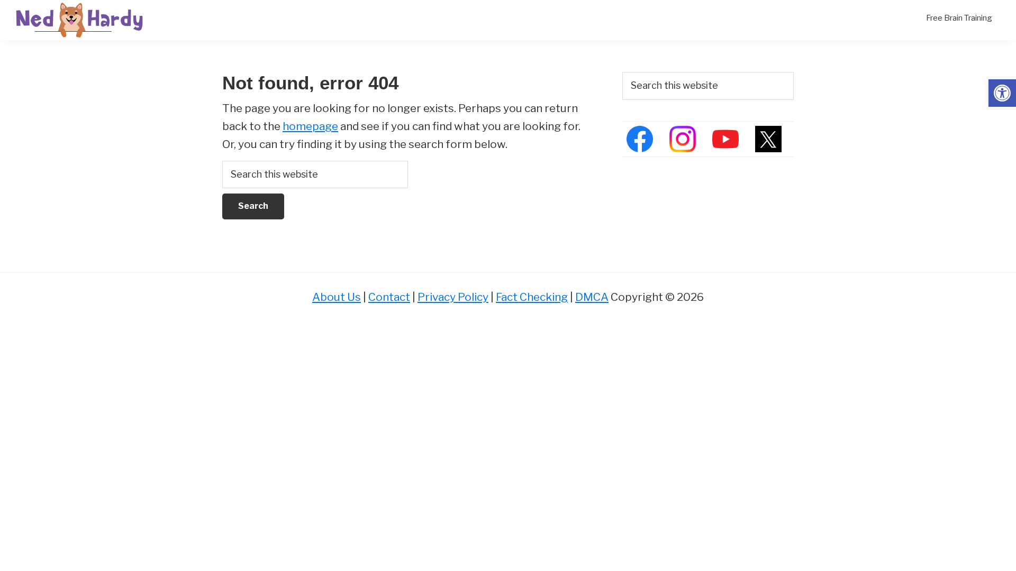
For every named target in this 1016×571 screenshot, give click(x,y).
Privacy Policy (453, 296)
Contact (389, 296)
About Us (336, 296)
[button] (1002, 93)
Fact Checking (532, 296)
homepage (310, 126)
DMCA (592, 296)
